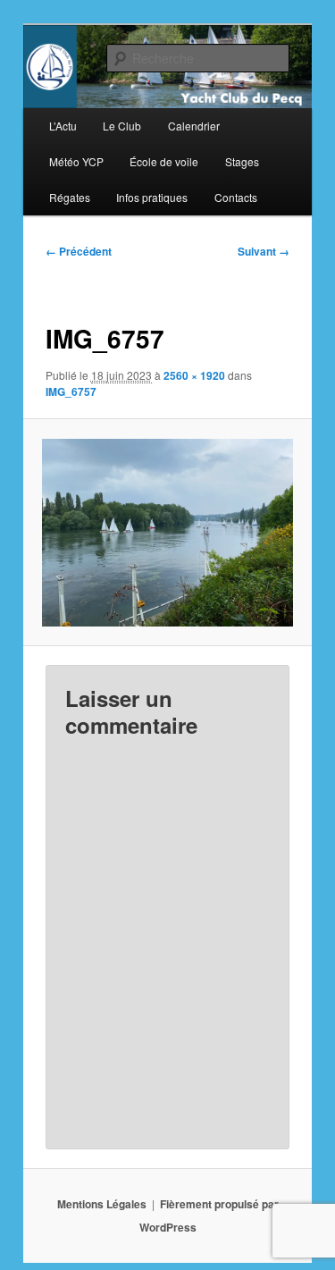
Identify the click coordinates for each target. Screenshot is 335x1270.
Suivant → (263, 251)
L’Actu (63, 125)
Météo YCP (76, 161)
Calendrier (194, 125)
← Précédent (79, 251)
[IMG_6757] (167, 533)
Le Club (122, 125)
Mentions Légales (102, 1204)
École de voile (164, 161)
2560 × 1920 (194, 375)
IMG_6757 (71, 391)
